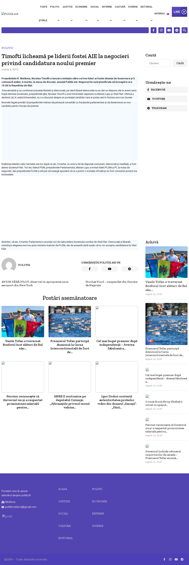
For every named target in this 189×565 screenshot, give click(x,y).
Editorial (146, 6)
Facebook (158, 89)
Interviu (159, 13)
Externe (107, 6)
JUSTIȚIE (64, 501)
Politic (54, 6)
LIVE (177, 12)
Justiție (67, 6)
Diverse (133, 6)
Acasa (62, 489)
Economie (81, 6)
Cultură (120, 6)
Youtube (158, 98)
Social (94, 6)
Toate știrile (43, 13)
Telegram (159, 108)
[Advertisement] (69, 135)
